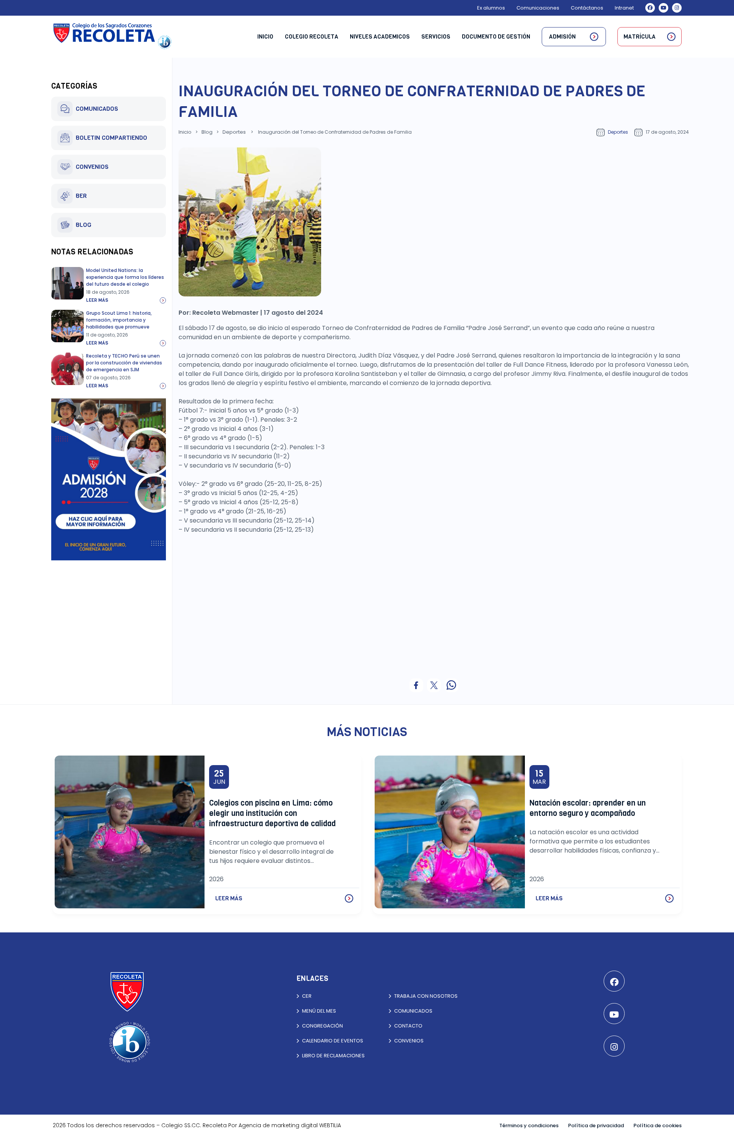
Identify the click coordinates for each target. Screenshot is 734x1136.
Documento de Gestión (496, 36)
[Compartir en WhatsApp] (451, 685)
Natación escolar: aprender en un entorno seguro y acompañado (587, 808)
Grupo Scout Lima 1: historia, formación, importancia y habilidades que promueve (119, 320)
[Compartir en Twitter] (434, 685)
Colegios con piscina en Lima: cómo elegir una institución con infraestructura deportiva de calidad (272, 813)
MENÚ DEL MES (319, 1011)
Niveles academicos (380, 36)
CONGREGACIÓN (322, 1025)
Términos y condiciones (529, 1125)
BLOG (83, 225)
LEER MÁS (228, 898)
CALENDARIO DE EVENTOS (332, 1040)
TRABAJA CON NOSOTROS (426, 996)
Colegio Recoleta (311, 36)
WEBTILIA (330, 1125)
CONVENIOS (92, 167)
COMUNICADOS (97, 109)
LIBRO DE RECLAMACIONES (333, 1055)
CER (307, 996)
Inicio (265, 36)
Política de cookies (657, 1125)
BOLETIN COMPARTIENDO (111, 138)
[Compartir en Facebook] (416, 685)
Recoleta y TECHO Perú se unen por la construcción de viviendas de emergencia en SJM (124, 363)
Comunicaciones (537, 7)
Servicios (435, 36)
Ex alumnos (491, 7)
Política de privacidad (596, 1125)
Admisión (562, 36)
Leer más (97, 300)
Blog (207, 132)
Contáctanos (587, 7)
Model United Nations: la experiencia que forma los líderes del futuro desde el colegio (125, 277)
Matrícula (640, 36)
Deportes (234, 132)
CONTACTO (408, 1025)
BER (81, 196)
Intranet (624, 7)
